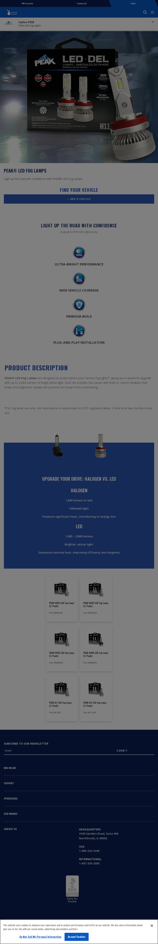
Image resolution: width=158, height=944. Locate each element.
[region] (79, 931)
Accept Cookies (76, 937)
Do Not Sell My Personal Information (40, 937)
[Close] (152, 925)
